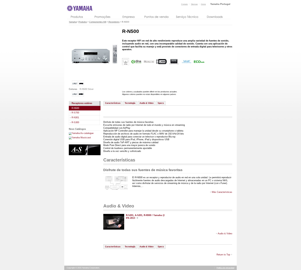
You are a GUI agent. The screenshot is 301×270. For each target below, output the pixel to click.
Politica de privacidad (225, 268)
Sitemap (194, 4)
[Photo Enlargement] (94, 78)
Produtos (82, 22)
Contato (184, 4)
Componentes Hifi (97, 22)
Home (203, 4)
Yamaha (73, 22)
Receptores (113, 22)
